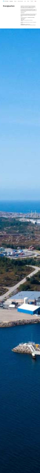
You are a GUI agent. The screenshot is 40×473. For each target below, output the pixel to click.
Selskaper (15, 1)
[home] (5, 1)
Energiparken (11, 1)
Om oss (25, 1)
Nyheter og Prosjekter (20, 1)
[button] (35, 1)
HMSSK (28, 1)
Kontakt (32, 1)
